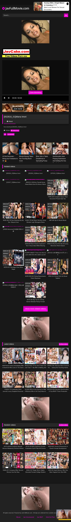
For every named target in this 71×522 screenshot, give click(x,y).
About (10, 121)
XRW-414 (50, 260)
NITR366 (27, 286)
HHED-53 (50, 227)
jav (5, 134)
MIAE (4, 209)
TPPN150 (50, 183)
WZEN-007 (6, 251)
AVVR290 (27, 262)
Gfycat (18, 517)
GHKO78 (27, 206)
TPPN (49, 185)
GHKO (27, 209)
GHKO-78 (27, 204)
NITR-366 (27, 283)
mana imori (15, 130)
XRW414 (50, 262)
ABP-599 (50, 204)
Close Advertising (35, 92)
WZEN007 (5, 253)
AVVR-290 (28, 260)
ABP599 (50, 206)
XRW (49, 265)
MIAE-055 (5, 204)
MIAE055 (5, 206)
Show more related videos (35, 309)
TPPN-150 (50, 180)
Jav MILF (40, 517)
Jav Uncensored (28, 517)
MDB (26, 232)
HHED (49, 232)
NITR (26, 288)
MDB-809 (27, 227)
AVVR (26, 265)
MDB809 (27, 230)
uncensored (11, 134)
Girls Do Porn (50, 517)
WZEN (4, 256)
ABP (49, 209)
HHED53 (50, 230)
